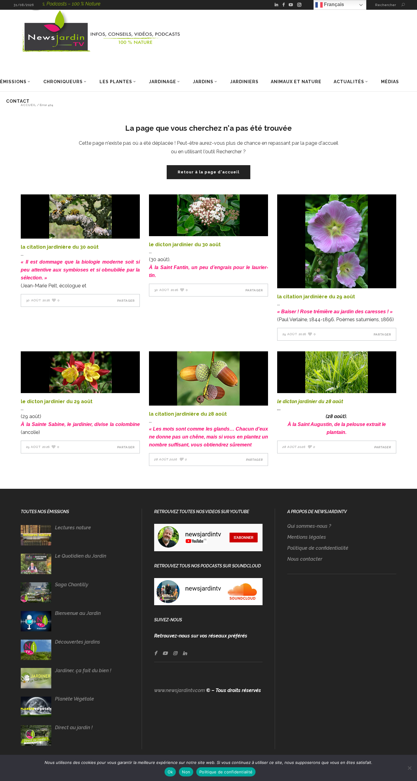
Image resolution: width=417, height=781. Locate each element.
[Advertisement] (341, 643)
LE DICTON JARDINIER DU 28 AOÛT (310, 401)
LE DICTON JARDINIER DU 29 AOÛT (56, 401)
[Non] (409, 768)
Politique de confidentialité (317, 548)
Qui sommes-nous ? (309, 526)
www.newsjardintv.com (179, 690)
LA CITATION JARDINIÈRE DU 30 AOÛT (60, 247)
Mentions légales (306, 537)
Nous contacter (304, 559)
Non (186, 771)
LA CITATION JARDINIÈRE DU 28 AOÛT (188, 414)
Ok (170, 771)
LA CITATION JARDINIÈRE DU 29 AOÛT (316, 297)
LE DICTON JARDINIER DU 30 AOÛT (185, 244)
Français (333, 4)
